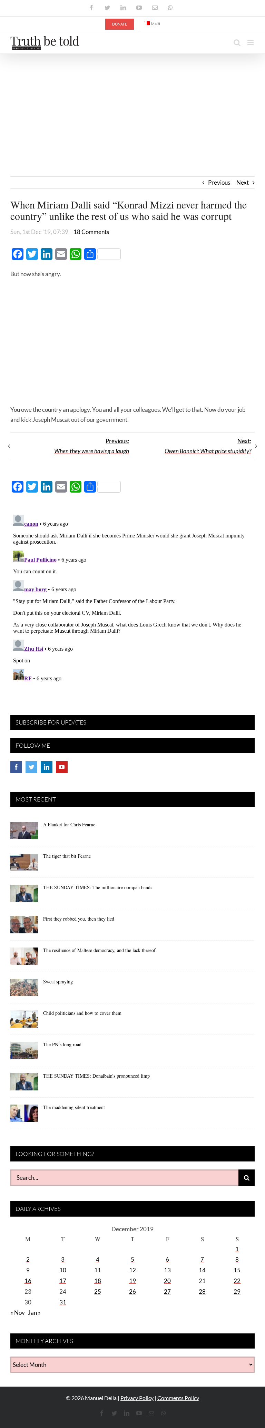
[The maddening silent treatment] (24, 1116)
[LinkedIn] (46, 767)
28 (202, 1291)
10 (62, 1270)
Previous (219, 182)
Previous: (91, 446)
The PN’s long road (62, 1044)
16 (27, 1280)
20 (167, 1280)
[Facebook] (16, 767)
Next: (208, 446)
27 (167, 1291)
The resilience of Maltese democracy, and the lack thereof (99, 950)
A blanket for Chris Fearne (69, 824)
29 (237, 1291)
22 (237, 1280)
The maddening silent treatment (74, 1107)
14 (202, 1270)
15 (237, 1270)
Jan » (34, 1312)
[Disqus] (132, 598)
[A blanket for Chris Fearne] (24, 833)
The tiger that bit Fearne (67, 856)
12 (132, 1270)
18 (97, 1280)
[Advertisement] (132, 105)
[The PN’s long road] (24, 1053)
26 (132, 1291)
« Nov (17, 1312)
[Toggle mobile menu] (251, 42)
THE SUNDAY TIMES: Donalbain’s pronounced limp (96, 1075)
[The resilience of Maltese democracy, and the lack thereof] (24, 959)
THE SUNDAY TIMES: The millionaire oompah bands (97, 887)
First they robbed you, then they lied (78, 918)
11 (97, 1270)
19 (132, 1280)
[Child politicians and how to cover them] (24, 1021)
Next (242, 182)
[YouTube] (62, 767)
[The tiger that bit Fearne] (24, 864)
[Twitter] (31, 767)
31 (62, 1302)
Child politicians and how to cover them (82, 1013)
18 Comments (91, 231)
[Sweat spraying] (24, 990)
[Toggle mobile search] (237, 42)
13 (167, 1270)
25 (97, 1291)
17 (62, 1280)
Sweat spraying (58, 981)
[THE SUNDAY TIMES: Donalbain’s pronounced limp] (24, 1084)
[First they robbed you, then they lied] (24, 927)
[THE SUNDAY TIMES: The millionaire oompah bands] (24, 896)
